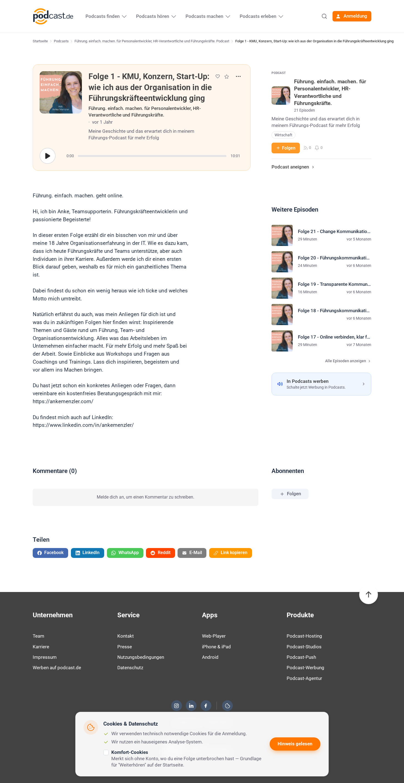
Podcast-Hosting (304, 636)
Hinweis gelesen (295, 743)
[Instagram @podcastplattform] (176, 706)
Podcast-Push (301, 657)
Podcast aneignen (290, 167)
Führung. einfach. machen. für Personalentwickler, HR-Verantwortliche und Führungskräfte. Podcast (151, 41)
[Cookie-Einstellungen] (227, 706)
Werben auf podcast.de (57, 667)
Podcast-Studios (304, 646)
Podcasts (61, 41)
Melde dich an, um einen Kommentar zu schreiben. (145, 497)
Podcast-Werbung (305, 667)
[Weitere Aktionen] (238, 76)
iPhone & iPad (216, 646)
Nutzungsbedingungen (140, 657)
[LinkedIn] (191, 706)
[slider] (152, 156)
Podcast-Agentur (304, 678)
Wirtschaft (283, 135)
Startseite (40, 41)
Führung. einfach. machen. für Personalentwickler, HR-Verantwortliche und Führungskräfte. (144, 112)
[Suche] (324, 16)
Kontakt (125, 636)
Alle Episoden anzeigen (345, 361)
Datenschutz (130, 667)
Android (210, 657)
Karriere (41, 646)
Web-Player (214, 636)
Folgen (288, 148)
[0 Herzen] (217, 76)
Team (38, 636)
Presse (124, 646)
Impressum (45, 657)
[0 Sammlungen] (226, 76)
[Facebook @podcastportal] (206, 706)
